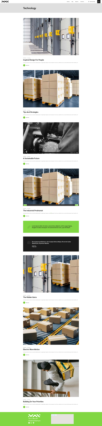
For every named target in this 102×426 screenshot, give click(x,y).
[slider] (77, 205)
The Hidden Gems (30, 297)
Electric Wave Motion (31, 349)
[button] (26, 274)
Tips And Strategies (30, 112)
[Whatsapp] (31, 423)
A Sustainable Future (31, 158)
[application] (51, 205)
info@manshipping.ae (34, 420)
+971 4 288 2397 (33, 418)
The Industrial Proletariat (33, 210)
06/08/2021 (24, 347)
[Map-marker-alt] (33, 423)
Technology (28, 110)
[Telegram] (29, 423)
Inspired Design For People (33, 60)
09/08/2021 (24, 110)
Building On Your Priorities (33, 401)
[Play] (25, 205)
